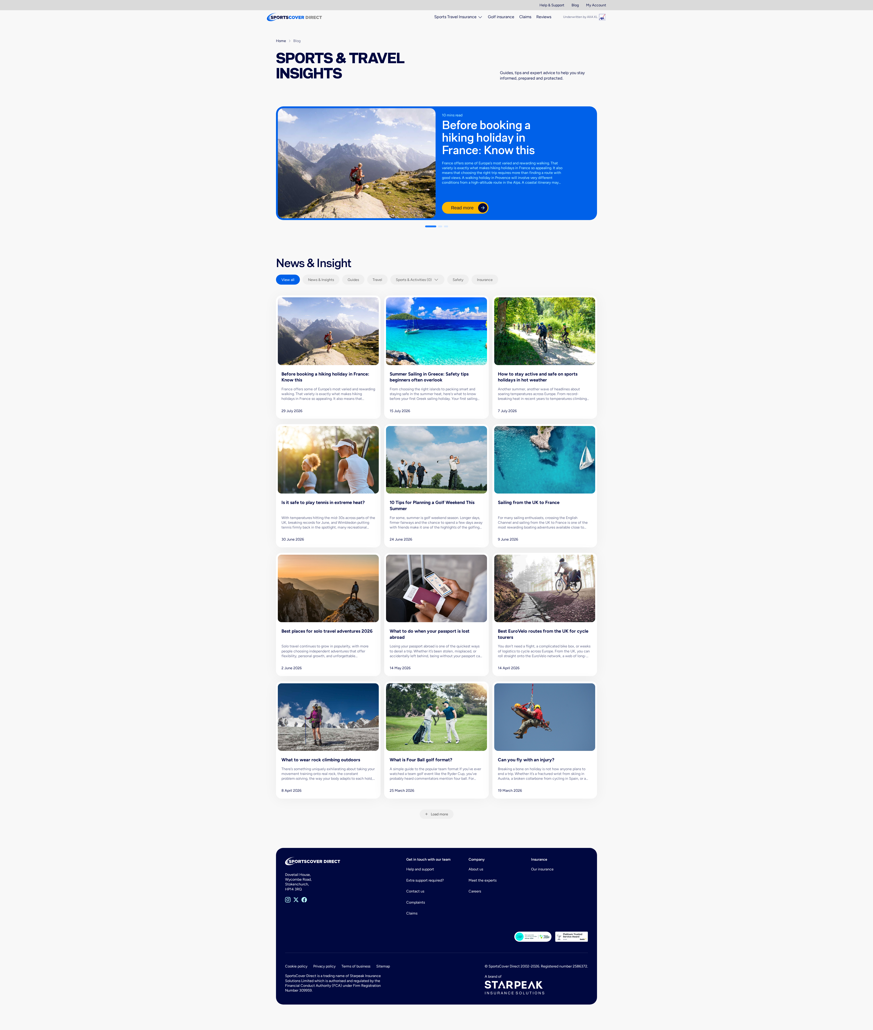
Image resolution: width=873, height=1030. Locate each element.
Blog (575, 5)
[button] (430, 226)
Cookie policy (296, 966)
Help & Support (551, 5)
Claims (411, 913)
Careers (475, 891)
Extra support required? (425, 880)
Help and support (420, 869)
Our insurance (542, 869)
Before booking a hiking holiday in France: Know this (488, 137)
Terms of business (355, 966)
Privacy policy (324, 966)
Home (281, 41)
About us (476, 869)
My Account (596, 5)
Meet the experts (483, 880)
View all (287, 280)
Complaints (415, 902)
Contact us (415, 891)
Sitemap (383, 966)
